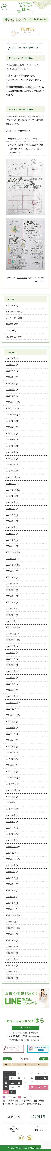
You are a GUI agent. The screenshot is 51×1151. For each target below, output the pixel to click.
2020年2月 (10, 834)
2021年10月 (11, 715)
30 (6, 1092)
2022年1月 (10, 696)
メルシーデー (22, 278)
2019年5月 (10, 884)
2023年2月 (10, 615)
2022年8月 (10, 652)
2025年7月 (10, 433)
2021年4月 (10, 753)
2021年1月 (10, 771)
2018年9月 (10, 934)
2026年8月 (10, 358)
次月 (44, 1059)
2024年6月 (10, 515)
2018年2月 (10, 978)
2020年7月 (10, 809)
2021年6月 (10, 740)
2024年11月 (11, 483)
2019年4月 (10, 890)
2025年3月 (10, 458)
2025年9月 (10, 421)
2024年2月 (10, 540)
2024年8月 (10, 502)
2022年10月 (11, 640)
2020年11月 (11, 784)
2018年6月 (10, 953)
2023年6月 (10, 590)
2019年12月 (11, 846)
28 (38, 1087)
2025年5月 (10, 446)
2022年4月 (10, 677)
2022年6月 (10, 665)
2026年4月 (10, 383)
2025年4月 (10, 452)
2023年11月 (11, 559)
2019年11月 (11, 853)
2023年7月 (10, 584)
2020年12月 (11, 778)
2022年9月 (10, 646)
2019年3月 (10, 897)
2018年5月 (10, 959)
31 (12, 1092)
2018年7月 (10, 947)
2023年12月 (11, 552)
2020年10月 (11, 790)
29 (45, 1087)
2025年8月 (10, 427)
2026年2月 (10, 396)
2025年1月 (10, 471)
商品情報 (10, 324)
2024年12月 (11, 477)
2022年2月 (10, 690)
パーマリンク (38, 282)
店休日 (9, 330)
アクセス (26, 1028)
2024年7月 (10, 508)
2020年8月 (10, 803)
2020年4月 (10, 828)
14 (38, 1078)
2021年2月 (10, 765)
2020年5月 (10, 821)
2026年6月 (10, 371)
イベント (10, 305)
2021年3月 (10, 759)
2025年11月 (11, 408)
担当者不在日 (12, 337)
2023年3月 (10, 609)
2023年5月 (10, 596)
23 (6, 1087)
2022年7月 (10, 659)
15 (45, 1078)
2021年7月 (10, 734)
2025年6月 (10, 440)
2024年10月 (11, 490)
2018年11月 (11, 922)
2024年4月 (10, 527)
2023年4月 (10, 602)
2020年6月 (10, 815)
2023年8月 (10, 577)
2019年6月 (10, 878)
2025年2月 (10, 465)
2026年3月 (10, 390)
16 (6, 1082)
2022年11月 (11, 634)
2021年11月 (11, 709)
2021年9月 (10, 721)
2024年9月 (10, 496)
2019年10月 (11, 859)
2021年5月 (10, 746)
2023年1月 (10, 621)
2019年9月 (10, 865)
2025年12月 (11, 402)
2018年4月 (10, 965)
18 (19, 1082)
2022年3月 (10, 684)
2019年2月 (10, 903)
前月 (7, 1059)
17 (12, 1082)
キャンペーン (12, 312)
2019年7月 (10, 871)
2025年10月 (11, 415)
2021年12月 (11, 702)
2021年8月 (10, 728)
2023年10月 (11, 565)
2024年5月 (10, 521)
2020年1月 (10, 840)
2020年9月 (10, 796)
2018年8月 (10, 940)
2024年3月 (10, 533)
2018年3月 (10, 972)
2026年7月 (10, 364)
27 (32, 1087)
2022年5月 (10, 671)
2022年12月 (11, 627)
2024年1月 (10, 546)
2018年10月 (11, 928)
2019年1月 (10, 909)
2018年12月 (11, 915)
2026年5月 (10, 377)
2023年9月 (10, 571)
